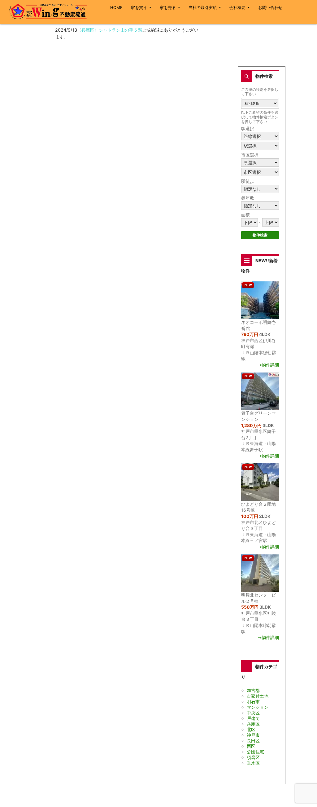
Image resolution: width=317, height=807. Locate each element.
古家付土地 (257, 696)
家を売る (168, 7)
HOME (116, 7)
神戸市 (253, 735)
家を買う (139, 7)
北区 (251, 729)
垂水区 (253, 762)
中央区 (253, 712)
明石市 (253, 701)
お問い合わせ (270, 7)
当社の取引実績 (203, 7)
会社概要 (237, 7)
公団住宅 (255, 751)
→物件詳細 (268, 364)
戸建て (253, 718)
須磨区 (253, 757)
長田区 (253, 740)
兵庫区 (253, 723)
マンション (257, 707)
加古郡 (253, 690)
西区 (251, 746)
